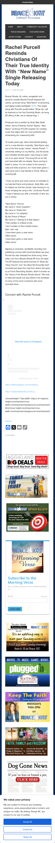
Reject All (27, 837)
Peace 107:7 (28, 13)
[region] (27, 819)
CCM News (10, 435)
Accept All (27, 821)
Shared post (24, 378)
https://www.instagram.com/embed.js (21, 384)
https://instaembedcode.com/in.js (20, 391)
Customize (27, 829)
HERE (33, 105)
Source (8, 421)
